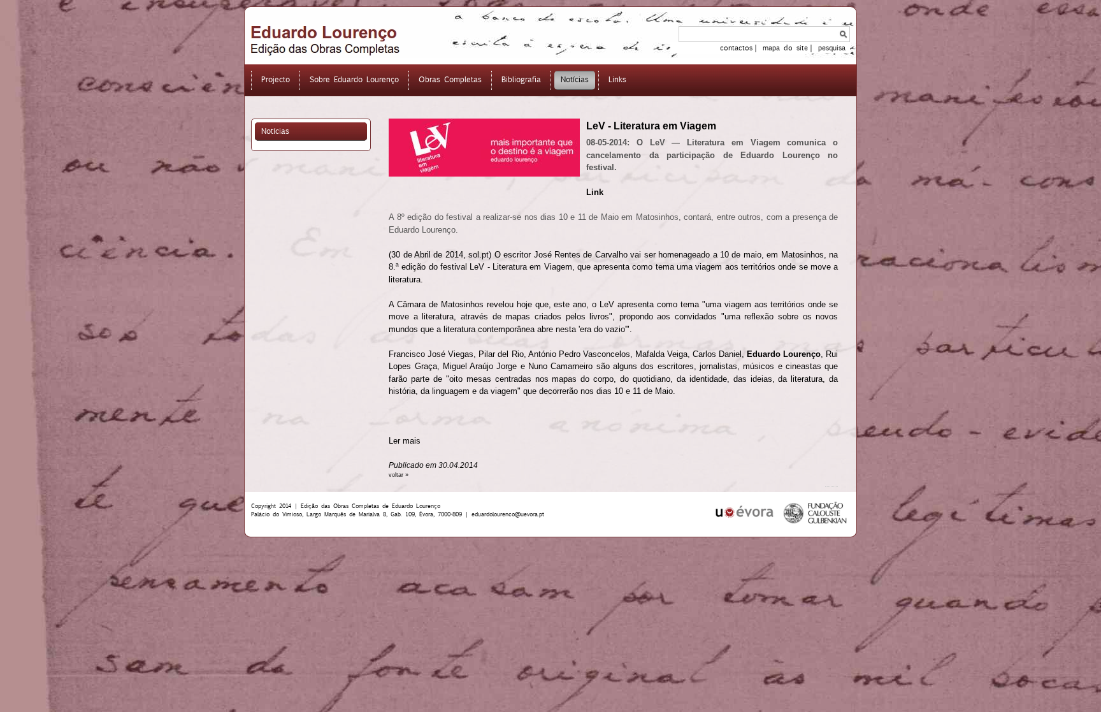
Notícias (275, 131)
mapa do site (785, 47)
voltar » (398, 475)
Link (594, 192)
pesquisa (832, 47)
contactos (736, 47)
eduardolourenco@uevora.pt (507, 514)
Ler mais (405, 441)
